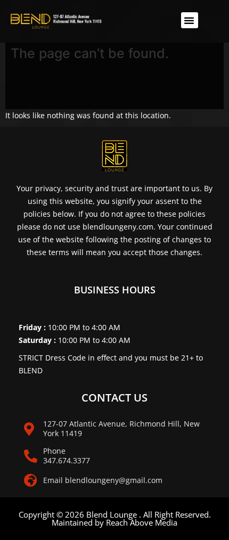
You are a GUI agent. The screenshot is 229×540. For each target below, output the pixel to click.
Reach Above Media (141, 522)
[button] (189, 20)
